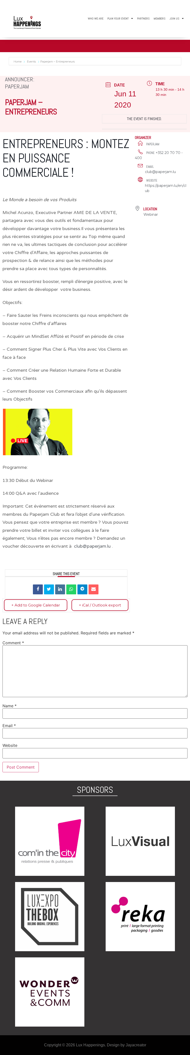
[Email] (93, 589)
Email (9, 726)
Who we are (95, 19)
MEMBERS (160, 19)
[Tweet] (49, 589)
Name (9, 706)
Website (9, 745)
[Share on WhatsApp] (71, 589)
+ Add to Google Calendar (35, 605)
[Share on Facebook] (38, 589)
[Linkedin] (60, 589)
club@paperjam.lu (92, 546)
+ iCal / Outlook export (100, 605)
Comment (13, 643)
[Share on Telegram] (82, 589)
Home (18, 61)
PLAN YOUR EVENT (118, 19)
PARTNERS (143, 19)
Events (31, 61)
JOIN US (174, 19)
